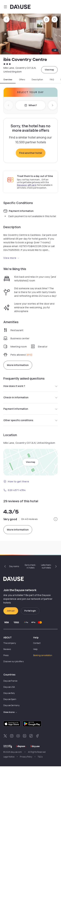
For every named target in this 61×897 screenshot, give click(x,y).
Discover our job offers (13, 661)
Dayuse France (10, 680)
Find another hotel (30, 153)
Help (35, 649)
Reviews (7, 649)
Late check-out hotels (46, 566)
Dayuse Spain (9, 699)
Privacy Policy (26, 756)
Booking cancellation (42, 655)
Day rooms (14, 566)
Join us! (11, 610)
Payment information (15, 408)
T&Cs (40, 756)
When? (32, 105)
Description (37, 79)
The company (9, 643)
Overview (7, 79)
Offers (22, 79)
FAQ (52, 79)
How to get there (18, 481)
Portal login (30, 610)
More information (18, 365)
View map (49, 69)
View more (9, 257)
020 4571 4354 (17, 490)
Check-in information (15, 397)
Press (5, 655)
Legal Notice (8, 756)
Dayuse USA (9, 687)
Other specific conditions (18, 420)
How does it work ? (14, 386)
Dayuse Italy (9, 693)
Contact (36, 643)
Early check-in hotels (30, 566)
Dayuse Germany (11, 705)
